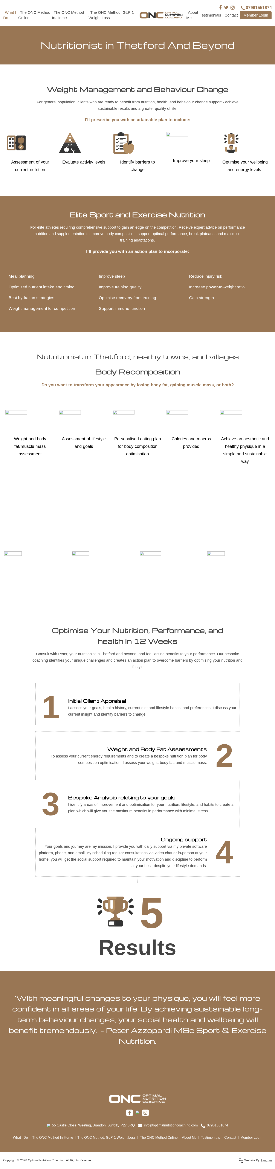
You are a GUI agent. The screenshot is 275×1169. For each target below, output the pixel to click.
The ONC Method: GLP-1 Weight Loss (106, 1137)
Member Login (255, 15)
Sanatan (266, 1160)
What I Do (20, 1137)
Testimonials (210, 15)
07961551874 (217, 1125)
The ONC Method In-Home (52, 1137)
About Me (189, 1137)
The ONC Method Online (159, 1137)
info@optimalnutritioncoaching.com (171, 1125)
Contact (231, 15)
